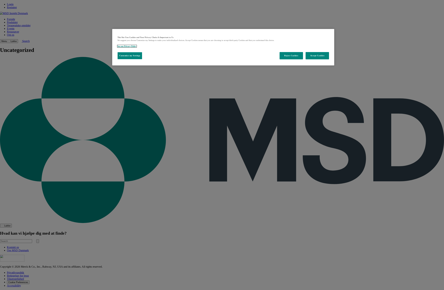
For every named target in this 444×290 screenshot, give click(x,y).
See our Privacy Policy (126, 46)
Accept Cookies (317, 55)
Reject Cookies (291, 55)
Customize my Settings (129, 55)
